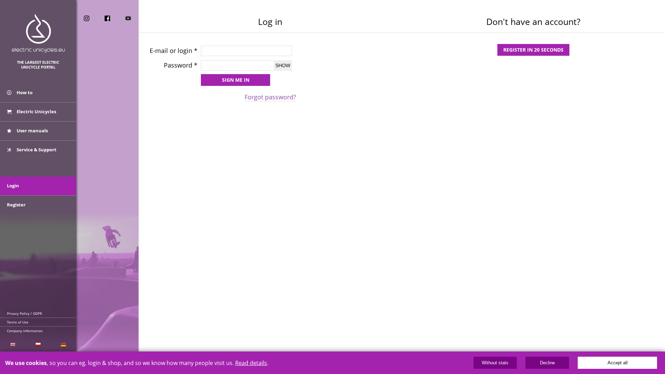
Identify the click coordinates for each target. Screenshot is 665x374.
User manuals (32, 130)
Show (282, 65)
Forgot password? (270, 97)
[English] (12, 344)
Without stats (495, 362)
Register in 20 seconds (533, 49)
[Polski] (38, 344)
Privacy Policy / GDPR (24, 313)
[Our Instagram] (86, 18)
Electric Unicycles (36, 111)
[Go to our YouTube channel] (128, 18)
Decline (547, 362)
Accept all (618, 362)
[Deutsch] (63, 344)
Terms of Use (17, 322)
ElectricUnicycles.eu (38, 33)
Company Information (25, 330)
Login (13, 185)
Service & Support (36, 149)
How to (24, 92)
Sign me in (235, 80)
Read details (251, 363)
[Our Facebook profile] (107, 18)
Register (16, 205)
